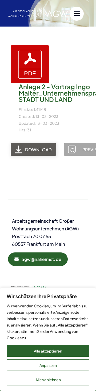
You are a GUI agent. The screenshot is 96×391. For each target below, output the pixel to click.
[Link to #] (77, 14)
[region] (48, 339)
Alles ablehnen (48, 379)
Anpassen (48, 365)
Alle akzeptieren (48, 351)
